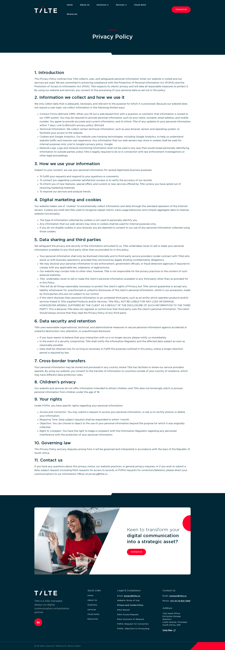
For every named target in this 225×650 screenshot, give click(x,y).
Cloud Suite (93, 614)
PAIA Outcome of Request (130, 619)
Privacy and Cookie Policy (130, 605)
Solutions (92, 605)
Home (90, 596)
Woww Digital (74, 646)
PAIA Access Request (128, 615)
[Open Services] (126, 5)
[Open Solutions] (108, 5)
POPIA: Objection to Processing (133, 629)
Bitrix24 (99, 125)
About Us (92, 600)
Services (92, 610)
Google (108, 144)
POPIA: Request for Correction (133, 624)
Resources (93, 619)
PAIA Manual (123, 610)
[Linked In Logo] (38, 622)
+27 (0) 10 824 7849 (180, 601)
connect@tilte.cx (178, 596)
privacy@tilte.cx (132, 596)
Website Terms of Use (128, 600)
